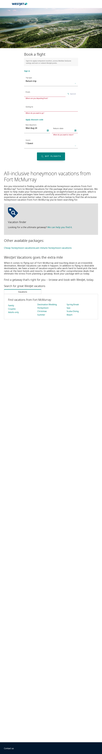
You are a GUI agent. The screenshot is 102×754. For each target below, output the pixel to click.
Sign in (27, 71)
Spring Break (73, 304)
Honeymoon (43, 307)
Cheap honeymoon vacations (19, 247)
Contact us (9, 748)
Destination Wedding (47, 304)
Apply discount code (34, 119)
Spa (68, 307)
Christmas (42, 311)
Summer (41, 314)
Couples (12, 308)
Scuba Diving (73, 311)
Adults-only (13, 312)
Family (11, 305)
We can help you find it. (59, 227)
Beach (69, 314)
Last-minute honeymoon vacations (53, 247)
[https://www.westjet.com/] (19, 5)
